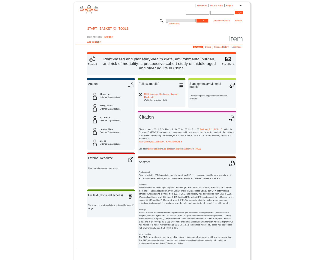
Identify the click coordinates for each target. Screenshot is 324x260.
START (92, 28)
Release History (221, 47)
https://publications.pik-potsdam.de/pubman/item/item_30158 (173, 149)
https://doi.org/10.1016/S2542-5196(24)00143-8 (160, 142)
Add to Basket (94, 42)
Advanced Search (221, 21)
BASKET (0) (108, 28)
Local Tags (237, 47)
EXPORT (108, 37)
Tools (123, 28)
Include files (174, 24)
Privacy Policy (216, 5)
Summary (198, 47)
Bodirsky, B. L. (206, 129)
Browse (238, 21)
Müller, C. (218, 129)
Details (208, 47)
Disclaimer (202, 5)
